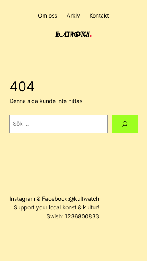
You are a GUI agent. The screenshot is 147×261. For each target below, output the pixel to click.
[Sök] (125, 124)
